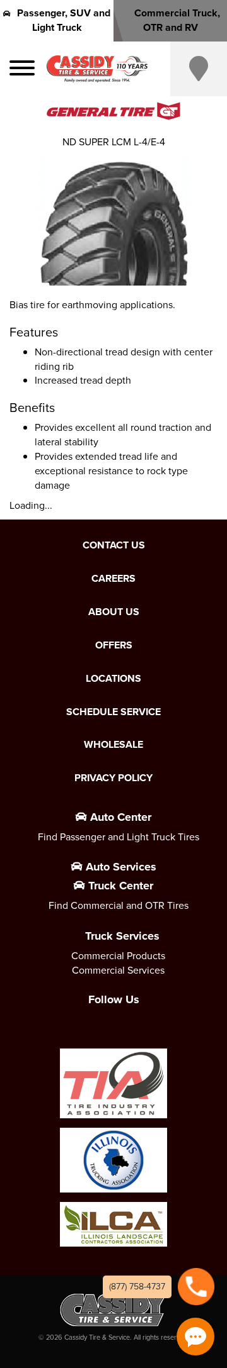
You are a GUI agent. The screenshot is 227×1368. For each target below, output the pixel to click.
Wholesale (113, 745)
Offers (113, 645)
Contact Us (114, 545)
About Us (113, 612)
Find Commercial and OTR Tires (119, 905)
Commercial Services (118, 970)
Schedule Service (113, 712)
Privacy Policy (113, 778)
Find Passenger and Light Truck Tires (118, 837)
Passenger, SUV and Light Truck (63, 20)
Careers (113, 579)
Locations (113, 679)
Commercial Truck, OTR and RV (177, 20)
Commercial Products (118, 955)
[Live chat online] (195, 1336)
